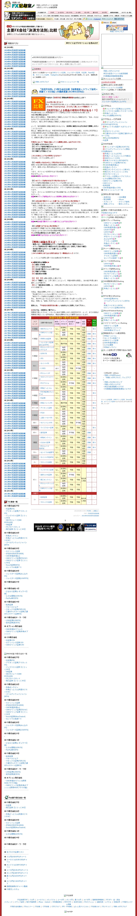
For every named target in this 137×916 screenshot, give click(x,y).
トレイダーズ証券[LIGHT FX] (117, 147)
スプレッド (39, 15)
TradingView (54, 75)
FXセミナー (50, 19)
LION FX (44, 353)
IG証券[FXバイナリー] (112, 328)
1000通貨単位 (74, 15)
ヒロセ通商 (108, 345)
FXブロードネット (13, 527)
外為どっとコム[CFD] (113, 154)
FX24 (42, 413)
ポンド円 (86, 12)
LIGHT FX (107, 230)
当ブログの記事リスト (15, 852)
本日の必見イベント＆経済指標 (115, 73)
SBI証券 (9, 525)
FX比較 (56, 19)
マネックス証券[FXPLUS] (16, 609)
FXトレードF (45, 373)
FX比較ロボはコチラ (109, 213)
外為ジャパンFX (46, 403)
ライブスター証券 (47, 428)
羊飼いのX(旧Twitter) (112, 375)
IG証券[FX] (10, 509)
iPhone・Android (64, 15)
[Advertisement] (100, 6)
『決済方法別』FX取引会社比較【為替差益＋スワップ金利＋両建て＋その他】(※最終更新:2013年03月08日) (68, 90)
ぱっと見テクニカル (87, 19)
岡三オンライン (46, 480)
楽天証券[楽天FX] (13, 623)
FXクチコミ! (106, 906)
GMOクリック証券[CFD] (112, 181)
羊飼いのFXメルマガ (111, 71)
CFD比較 (62, 19)
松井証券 (9, 605)
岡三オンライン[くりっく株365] (117, 169)
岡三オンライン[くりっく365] (116, 172)
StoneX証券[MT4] (13, 565)
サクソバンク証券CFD (14, 643)
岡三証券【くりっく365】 (16, 529)
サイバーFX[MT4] (47, 457)
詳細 (89, 334)
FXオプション (98, 15)
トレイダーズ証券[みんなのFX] (114, 102)
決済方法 (107, 197)
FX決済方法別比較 (51, 31)
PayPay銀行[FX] (12, 598)
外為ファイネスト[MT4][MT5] (116, 160)
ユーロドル (61, 12)
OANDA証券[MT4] (111, 299)
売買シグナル (109, 204)
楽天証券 (44, 433)
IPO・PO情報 (77, 19)
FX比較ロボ (97, 19)
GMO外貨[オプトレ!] (14, 629)
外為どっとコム (46, 388)
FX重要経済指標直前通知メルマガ (117, 389)
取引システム (124, 204)
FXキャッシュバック (107, 19)
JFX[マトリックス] (112, 131)
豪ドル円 (95, 12)
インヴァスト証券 (47, 470)
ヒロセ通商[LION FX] (14, 596)
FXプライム (45, 383)
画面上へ (96, 511)
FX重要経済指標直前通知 (113, 76)
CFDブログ (69, 19)
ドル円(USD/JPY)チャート (16, 857)
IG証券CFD (10, 640)
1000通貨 (122, 197)
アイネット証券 (46, 408)
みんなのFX (108, 239)
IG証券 (8, 805)
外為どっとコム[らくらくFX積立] (118, 156)
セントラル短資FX (47, 452)
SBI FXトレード (46, 329)
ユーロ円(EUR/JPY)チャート (17, 870)
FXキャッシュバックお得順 (112, 88)
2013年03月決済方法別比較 (90, 515)
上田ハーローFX (46, 418)
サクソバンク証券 (13, 551)
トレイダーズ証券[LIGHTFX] (17, 578)
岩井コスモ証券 (46, 475)
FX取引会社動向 (41, 19)
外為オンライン (12, 536)
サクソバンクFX (46, 423)
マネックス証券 (46, 462)
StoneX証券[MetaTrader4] (15, 716)
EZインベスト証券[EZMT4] (114, 308)
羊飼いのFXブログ (118, 19)
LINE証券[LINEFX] (13, 620)
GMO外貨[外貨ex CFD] (112, 188)
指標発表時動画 (114, 12)
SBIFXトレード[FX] (112, 158)
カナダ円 (104, 12)
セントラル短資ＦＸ (14, 567)
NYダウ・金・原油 (126, 12)
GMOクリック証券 (59, 73)
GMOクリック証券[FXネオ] (16, 558)
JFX (42, 358)
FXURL (89, 511)
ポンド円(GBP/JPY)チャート (17, 873)
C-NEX (43, 368)
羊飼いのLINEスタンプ (113, 382)
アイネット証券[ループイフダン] (117, 176)
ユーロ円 (78, 12)
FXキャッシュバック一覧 (70, 82)
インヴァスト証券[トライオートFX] (118, 111)
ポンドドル (69, 12)
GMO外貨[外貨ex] (13, 556)
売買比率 (117, 15)
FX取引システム (13, 889)
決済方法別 (90, 15)
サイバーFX (45, 363)
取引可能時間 (55, 15)
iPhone (121, 199)
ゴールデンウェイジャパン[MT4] (116, 301)
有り (94, 329)
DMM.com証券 (46, 339)
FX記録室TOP (42, 12)
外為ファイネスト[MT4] (113, 305)
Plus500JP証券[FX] (112, 138)
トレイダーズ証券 (73, 73)
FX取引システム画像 (126, 15)
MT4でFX (83, 15)
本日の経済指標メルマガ (113, 387)
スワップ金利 (47, 15)
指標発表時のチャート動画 (17, 886)
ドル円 (52, 12)
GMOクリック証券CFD (15, 645)
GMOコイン (107, 183)
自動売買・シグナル (108, 15)
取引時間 (107, 199)
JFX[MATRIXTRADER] (15, 554)
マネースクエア (12, 607)
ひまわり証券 (45, 442)
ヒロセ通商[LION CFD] (112, 179)
